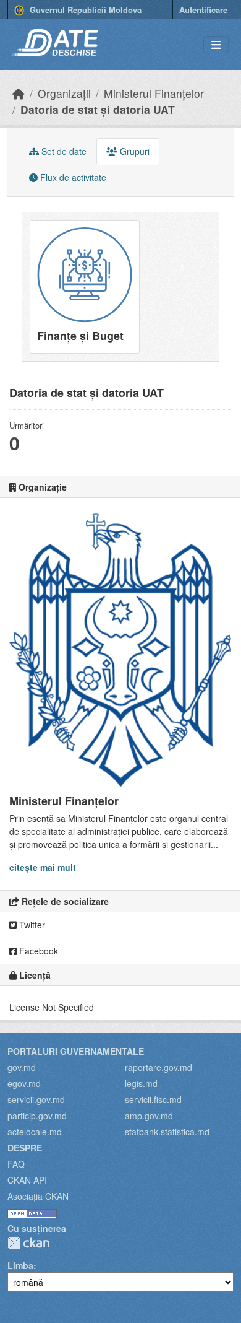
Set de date (63, 151)
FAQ (16, 1164)
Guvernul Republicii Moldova (84, 9)
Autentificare (203, 9)
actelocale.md (34, 1131)
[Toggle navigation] (216, 45)
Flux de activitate (72, 177)
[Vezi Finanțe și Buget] (85, 287)
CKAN (28, 1242)
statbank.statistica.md (167, 1131)
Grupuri (133, 151)
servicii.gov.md (36, 1099)
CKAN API (27, 1180)
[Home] (18, 93)
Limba (20, 1265)
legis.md (141, 1083)
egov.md (24, 1083)
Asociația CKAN (38, 1196)
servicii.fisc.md (153, 1099)
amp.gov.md (149, 1115)
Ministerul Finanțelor (154, 93)
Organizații (64, 93)
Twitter (31, 925)
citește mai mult (42, 867)
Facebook (37, 951)
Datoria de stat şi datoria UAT (97, 109)
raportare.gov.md (158, 1067)
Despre (24, 1148)
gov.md (21, 1067)
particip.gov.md (37, 1115)
